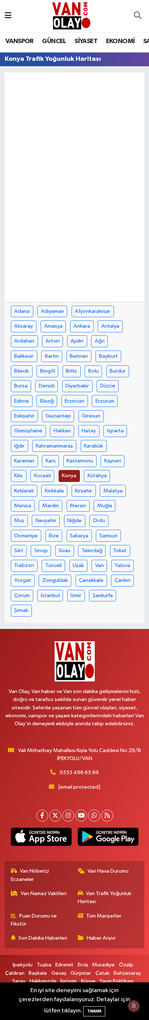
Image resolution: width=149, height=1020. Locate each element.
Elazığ (47, 401)
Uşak (78, 565)
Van (99, 565)
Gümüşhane (28, 430)
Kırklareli (24, 491)
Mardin (50, 505)
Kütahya (97, 475)
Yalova (122, 565)
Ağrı (100, 341)
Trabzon (24, 565)
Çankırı (123, 580)
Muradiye (103, 964)
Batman (79, 356)
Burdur (117, 371)
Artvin (53, 341)
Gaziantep (58, 416)
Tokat (120, 550)
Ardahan (24, 341)
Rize (54, 535)
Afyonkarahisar (92, 311)
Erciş (83, 964)
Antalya (110, 326)
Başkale (38, 973)
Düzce (107, 386)
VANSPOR (19, 41)
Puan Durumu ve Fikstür (34, 920)
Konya (69, 475)
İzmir (76, 595)
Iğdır (19, 446)
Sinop (41, 550)
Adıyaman (52, 311)
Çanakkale (91, 580)
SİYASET (85, 41)
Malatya (113, 491)
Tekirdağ (92, 550)
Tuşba (44, 964)
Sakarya (79, 535)
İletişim (68, 981)
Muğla (104, 505)
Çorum (22, 595)
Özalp (126, 964)
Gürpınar (81, 973)
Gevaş (59, 973)
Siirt (18, 550)
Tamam (94, 1011)
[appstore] (41, 838)
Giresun (91, 416)
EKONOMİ (120, 41)
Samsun (108, 535)
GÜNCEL (54, 41)
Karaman (24, 460)
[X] (55, 816)
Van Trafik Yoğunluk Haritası (105, 897)
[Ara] (137, 16)
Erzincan (74, 401)
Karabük (93, 446)
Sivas (65, 550)
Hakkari (62, 430)
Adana (22, 311)
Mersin (78, 505)
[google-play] (108, 838)
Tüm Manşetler (104, 916)
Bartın (52, 356)
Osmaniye (26, 535)
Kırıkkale (54, 491)
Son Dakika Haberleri (42, 938)
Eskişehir (24, 416)
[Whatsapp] (94, 816)
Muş (19, 520)
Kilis (18, 475)
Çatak (102, 973)
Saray (18, 981)
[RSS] (107, 816)
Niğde (74, 520)
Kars (51, 460)
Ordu (99, 520)
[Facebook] (42, 816)
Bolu (93, 371)
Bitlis (71, 371)
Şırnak (21, 610)
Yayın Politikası (116, 981)
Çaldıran (15, 973)
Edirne (21, 401)
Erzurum (104, 401)
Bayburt (108, 356)
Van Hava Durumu (108, 871)
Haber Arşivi (101, 938)
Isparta (115, 430)
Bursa (20, 386)
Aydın (77, 341)
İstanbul (50, 595)
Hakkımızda (43, 981)
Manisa (22, 505)
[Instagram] (68, 816)
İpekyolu (23, 964)
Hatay (89, 430)
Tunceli (53, 565)
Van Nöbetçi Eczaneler (30, 875)
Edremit (64, 964)
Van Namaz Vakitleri (44, 893)
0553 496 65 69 (79, 772)
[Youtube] (81, 816)
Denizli (47, 386)
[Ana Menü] (8, 16)
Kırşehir (83, 491)
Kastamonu (80, 460)
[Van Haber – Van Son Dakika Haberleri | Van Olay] (71, 16)
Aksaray (23, 326)
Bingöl (47, 371)
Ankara (81, 326)
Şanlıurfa (103, 595)
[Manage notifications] (134, 1006)
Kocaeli (42, 475)
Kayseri (112, 460)
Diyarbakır (77, 386)
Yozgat (22, 580)
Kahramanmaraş (54, 446)
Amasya (53, 326)
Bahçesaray (127, 973)
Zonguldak (55, 580)
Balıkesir (24, 356)
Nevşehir (45, 520)
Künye (88, 981)
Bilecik (21, 371)
